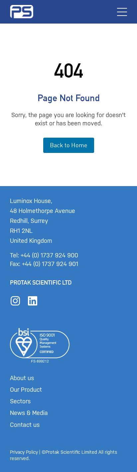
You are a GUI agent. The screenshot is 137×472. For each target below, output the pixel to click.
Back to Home (68, 145)
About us (22, 378)
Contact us (25, 425)
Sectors (20, 401)
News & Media (29, 413)
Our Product (26, 389)
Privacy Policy (24, 452)
